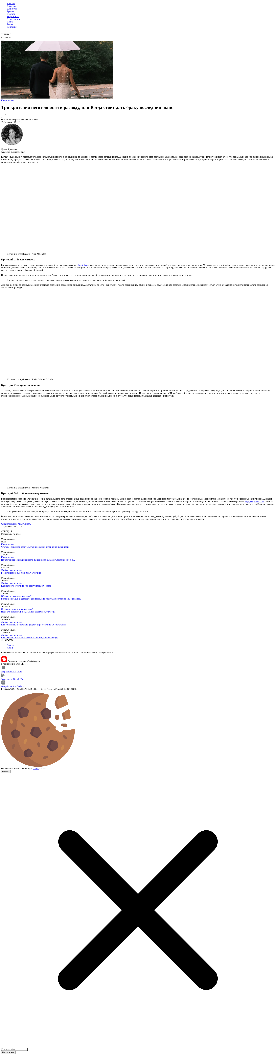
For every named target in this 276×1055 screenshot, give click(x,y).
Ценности (12, 8)
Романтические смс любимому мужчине (21, 573)
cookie (36, 768)
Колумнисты (13, 16)
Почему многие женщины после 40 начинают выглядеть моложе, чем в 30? (38, 560)
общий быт (82, 265)
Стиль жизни (13, 19)
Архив (10, 647)
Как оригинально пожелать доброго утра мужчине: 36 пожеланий (33, 624)
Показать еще (8, 1052)
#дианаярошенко (9, 524)
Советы (10, 645)
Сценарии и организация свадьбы (17, 609)
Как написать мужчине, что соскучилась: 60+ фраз (26, 586)
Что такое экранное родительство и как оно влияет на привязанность (35, 547)
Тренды (10, 11)
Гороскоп (11, 6)
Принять (5, 771)
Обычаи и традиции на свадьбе (16, 596)
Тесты (10, 24)
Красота (11, 14)
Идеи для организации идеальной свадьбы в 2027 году (28, 611)
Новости (11, 3)
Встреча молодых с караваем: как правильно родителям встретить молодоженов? (41, 599)
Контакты (12, 27)
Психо (10, 21)
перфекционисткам (254, 501)
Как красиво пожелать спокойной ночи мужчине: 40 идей (29, 637)
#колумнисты (24, 524)
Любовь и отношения (11, 570)
